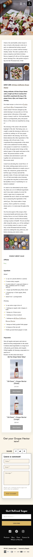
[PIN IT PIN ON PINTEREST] (24, 451)
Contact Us (25, 537)
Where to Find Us (16, 540)
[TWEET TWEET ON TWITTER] (20, 451)
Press (18, 537)
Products (6, 537)
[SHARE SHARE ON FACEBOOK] (16, 451)
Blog (13, 537)
